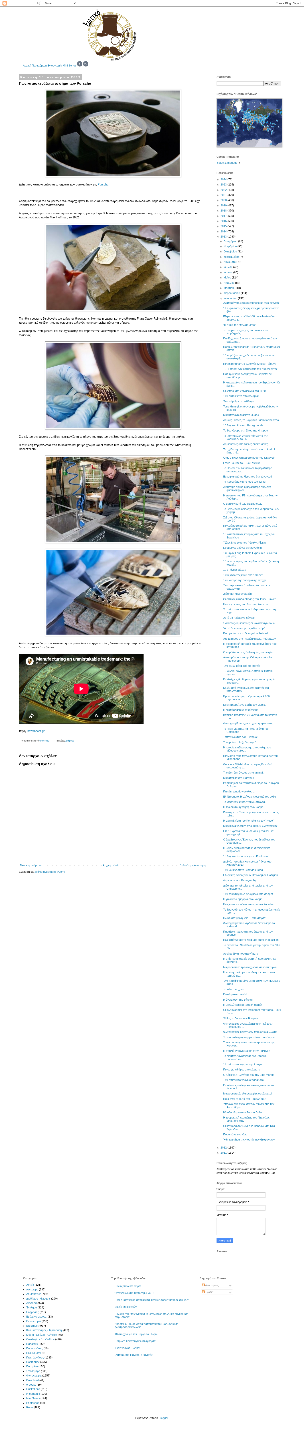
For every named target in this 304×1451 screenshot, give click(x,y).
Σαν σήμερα (33, 1371)
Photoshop (32, 1403)
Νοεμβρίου (230, 246)
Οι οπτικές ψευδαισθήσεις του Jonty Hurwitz (249, 599)
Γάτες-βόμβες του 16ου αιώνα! (241, 463)
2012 (224, 1147)
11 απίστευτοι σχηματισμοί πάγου (243, 1064)
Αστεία (30, 1284)
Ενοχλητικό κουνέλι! (235, 994)
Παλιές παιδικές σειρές (128, 1286)
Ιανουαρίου (231, 298)
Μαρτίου (229, 288)
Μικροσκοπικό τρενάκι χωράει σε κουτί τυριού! (250, 967)
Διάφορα (69, 740)
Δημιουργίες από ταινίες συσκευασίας (245, 444)
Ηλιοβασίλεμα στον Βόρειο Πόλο (242, 1112)
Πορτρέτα (32, 1366)
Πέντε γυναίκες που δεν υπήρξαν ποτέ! (246, 604)
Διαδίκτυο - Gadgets (38, 1298)
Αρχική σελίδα (111, 865)
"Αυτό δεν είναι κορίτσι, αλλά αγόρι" (244, 628)
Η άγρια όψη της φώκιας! (238, 999)
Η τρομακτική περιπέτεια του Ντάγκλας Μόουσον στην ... (246, 1119)
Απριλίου (229, 282)
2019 (224, 205)
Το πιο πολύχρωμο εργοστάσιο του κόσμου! (249, 1037)
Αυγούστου (231, 262)
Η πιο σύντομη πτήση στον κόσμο (243, 807)
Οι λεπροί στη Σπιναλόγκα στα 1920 (244, 391)
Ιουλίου (228, 267)
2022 (224, 189)
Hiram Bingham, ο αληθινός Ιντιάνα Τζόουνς (249, 363)
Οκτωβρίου (231, 251)
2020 (224, 200)
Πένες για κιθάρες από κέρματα (241, 1069)
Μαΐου (228, 277)
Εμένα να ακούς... (36, 1316)
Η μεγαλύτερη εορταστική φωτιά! (242, 1004)
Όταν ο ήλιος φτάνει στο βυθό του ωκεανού (249, 457)
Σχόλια (209, 1292)
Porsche (103, 184)
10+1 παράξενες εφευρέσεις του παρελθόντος (250, 369)
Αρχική (27, 65)
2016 (224, 221)
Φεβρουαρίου (232, 293)
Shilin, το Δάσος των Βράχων (240, 1018)
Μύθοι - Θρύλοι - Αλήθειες (41, 1334)
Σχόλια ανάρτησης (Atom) (49, 871)
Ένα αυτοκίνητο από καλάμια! (241, 396)
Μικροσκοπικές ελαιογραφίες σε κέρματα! (247, 1093)
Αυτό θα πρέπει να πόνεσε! (239, 617)
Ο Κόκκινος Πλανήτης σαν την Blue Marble (248, 1074)
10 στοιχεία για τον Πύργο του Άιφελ (136, 1334)
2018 (224, 210)
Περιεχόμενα (39, 65)
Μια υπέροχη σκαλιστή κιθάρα (241, 415)
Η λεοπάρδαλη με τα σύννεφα (240, 709)
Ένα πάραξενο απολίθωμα (239, 401)
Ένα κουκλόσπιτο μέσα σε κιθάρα (243, 870)
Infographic (33, 1393)
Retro (29, 1407)
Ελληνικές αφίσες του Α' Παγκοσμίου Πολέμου (250, 875)
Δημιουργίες (33, 1294)
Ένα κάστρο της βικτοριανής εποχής (244, 580)
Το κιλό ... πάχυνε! (233, 989)
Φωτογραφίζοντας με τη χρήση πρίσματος (248, 723)
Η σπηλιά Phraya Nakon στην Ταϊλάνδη (246, 1050)
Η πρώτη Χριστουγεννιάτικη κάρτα (135, 1341)
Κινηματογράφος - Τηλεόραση (44, 1330)
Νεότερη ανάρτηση (31, 865)
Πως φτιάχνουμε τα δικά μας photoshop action (251, 939)
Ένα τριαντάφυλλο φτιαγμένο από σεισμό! (248, 894)
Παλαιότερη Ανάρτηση (193, 865)
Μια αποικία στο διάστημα (238, 778)
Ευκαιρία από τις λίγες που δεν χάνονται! (247, 476)
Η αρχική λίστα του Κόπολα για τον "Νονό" (248, 820)
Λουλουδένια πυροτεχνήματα (240, 953)
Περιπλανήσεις (35, 1357)
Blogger (163, 1418)
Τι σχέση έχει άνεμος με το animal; (243, 772)
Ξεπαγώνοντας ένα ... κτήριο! (240, 737)
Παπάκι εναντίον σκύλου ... (239, 791)
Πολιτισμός (33, 1362)
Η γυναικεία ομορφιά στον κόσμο (242, 899)
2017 (224, 216)
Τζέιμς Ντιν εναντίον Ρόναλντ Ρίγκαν (244, 542)
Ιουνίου (228, 272)
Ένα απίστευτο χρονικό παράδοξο (243, 1080)
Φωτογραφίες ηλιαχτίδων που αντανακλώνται (250, 1032)
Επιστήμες (32, 1325)
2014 (224, 231)
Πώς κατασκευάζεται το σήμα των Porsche (248, 904)
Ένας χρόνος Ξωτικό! (127, 1348)
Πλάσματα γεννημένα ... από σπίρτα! (244, 918)
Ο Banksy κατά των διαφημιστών (242, 503)
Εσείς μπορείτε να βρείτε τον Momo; (244, 704)
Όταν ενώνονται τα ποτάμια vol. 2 (134, 1293)
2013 (224, 236)
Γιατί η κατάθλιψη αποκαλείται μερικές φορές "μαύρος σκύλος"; (152, 1300)
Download (32, 1380)
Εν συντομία (54, 65)
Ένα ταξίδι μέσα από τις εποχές (241, 665)
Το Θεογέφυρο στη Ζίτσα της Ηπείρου (245, 430)
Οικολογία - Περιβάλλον (40, 1339)
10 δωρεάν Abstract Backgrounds (243, 425)
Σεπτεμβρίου (231, 256)
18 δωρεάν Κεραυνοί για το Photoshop (246, 856)
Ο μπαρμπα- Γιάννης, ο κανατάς (134, 1354)
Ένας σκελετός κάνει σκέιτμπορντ (243, 575)
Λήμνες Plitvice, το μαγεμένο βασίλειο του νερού (251, 420)
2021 (224, 195)
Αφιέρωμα (32, 1289)
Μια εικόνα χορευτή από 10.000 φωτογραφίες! (250, 826)
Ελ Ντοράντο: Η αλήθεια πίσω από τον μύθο (249, 796)
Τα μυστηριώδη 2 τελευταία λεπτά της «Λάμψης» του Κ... (245, 437)
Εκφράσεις (32, 1312)
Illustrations (33, 1389)
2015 (224, 226)
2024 (224, 179)
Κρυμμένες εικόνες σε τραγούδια (242, 547)
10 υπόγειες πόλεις (234, 569)
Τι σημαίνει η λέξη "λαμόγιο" (239, 742)
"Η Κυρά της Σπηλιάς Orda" (239, 324)
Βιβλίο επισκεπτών (126, 1306)
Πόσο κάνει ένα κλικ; (235, 1134)
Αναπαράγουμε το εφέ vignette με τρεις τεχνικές (251, 302)
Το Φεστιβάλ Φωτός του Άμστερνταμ (244, 802)
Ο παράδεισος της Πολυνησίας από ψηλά (248, 652)
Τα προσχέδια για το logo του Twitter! (245, 481)
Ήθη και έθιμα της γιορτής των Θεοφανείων (249, 1139)
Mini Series (69, 65)
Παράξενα (32, 1344)
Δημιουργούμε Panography (239, 880)
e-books (31, 1384)
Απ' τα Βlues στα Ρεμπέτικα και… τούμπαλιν (249, 638)
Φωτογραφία (34, 1375)
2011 (224, 1152)
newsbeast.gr (36, 731)
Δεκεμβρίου (231, 241)
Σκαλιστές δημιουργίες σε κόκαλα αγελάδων (249, 623)
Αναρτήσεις (212, 1285)
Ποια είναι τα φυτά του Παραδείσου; (244, 1098)
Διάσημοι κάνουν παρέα (237, 593)
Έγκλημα (31, 1307)
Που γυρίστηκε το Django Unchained (245, 633)
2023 (224, 184)
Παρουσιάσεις (34, 1348)
